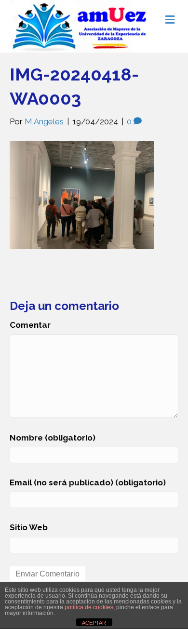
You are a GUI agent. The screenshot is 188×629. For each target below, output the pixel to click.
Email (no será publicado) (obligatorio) (88, 482)
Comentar (30, 325)
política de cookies (89, 607)
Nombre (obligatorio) (52, 437)
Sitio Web (29, 527)
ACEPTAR (94, 623)
